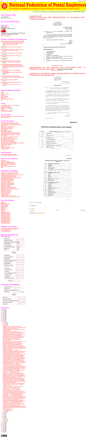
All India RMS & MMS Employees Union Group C (11, 55)
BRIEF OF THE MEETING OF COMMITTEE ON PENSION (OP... (14, 391)
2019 (3, 318)
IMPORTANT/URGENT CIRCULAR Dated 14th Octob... (12, 377)
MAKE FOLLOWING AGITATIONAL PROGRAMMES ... (12, 335)
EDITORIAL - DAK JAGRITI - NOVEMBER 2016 (11, 350)
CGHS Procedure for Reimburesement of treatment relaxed (12, 174)
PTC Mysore (3, 98)
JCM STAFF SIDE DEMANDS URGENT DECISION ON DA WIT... (14, 352)
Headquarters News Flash (6, 107)
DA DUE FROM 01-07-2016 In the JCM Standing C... (11, 338)
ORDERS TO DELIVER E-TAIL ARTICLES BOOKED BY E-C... (13, 337)
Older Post (83, 210)
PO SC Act (3, 211)
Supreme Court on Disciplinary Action (8, 166)
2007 (3, 431)
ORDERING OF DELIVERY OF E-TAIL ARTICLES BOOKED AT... (14, 375)
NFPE (8, 27)
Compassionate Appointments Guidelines (8, 176)
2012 (3, 425)
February (5, 419)
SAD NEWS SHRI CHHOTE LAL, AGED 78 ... (12, 372)
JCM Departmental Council (6, 110)
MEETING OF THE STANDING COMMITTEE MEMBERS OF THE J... (14, 397)
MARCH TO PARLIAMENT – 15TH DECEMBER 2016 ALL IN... (13, 359)
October (4, 325)
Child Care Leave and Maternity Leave (8, 126)
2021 (3, 315)
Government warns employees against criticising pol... (11, 365)
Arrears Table (3, 125)
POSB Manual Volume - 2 (6, 213)
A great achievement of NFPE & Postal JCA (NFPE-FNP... (12, 333)
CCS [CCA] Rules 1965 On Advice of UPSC (9, 229)
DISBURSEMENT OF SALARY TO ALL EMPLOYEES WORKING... (14, 361)
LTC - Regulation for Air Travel (7, 137)
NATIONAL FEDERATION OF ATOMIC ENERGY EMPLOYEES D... (14, 358)
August (4, 412)
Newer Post (32, 210)
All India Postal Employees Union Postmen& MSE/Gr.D (12, 49)
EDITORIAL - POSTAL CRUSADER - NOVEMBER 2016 (12, 326)
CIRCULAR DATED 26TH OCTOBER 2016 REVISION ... (12, 339)
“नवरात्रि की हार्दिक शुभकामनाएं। (8, 410)
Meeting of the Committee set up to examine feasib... (11, 399)
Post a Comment (32, 208)
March (4, 418)
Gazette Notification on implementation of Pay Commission (12, 116)
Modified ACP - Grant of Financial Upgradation (10, 188)
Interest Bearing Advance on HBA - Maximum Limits (11, 133)
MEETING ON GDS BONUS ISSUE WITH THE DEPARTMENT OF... (14, 347)
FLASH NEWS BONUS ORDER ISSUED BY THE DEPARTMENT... (14, 398)
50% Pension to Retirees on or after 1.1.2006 (9, 122)
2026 (3, 309)
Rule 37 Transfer (4, 165)
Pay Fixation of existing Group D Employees (9, 138)
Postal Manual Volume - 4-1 (6, 219)
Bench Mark (3, 160)
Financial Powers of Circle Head (7, 180)
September (5, 411)
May (4, 416)
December (5, 322)
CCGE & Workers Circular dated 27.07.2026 (10, 50)
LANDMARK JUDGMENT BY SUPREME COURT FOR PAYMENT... (14, 329)
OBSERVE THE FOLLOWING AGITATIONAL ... (11, 371)
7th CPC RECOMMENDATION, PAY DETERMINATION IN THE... (14, 370)
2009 (3, 429)
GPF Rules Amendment (5, 185)
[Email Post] (40, 202)
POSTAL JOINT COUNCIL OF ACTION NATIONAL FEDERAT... (13, 373)
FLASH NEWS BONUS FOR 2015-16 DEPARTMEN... (12, 402)
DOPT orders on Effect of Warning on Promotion (10, 228)
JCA (2, 109)
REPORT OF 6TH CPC (5, 117)
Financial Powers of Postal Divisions (8, 183)
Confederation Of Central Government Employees (11, 46)
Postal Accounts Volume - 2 (6, 216)
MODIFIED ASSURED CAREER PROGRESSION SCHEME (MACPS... (14, 407)
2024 (3, 311)
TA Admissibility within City (6, 144)
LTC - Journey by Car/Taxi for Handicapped (9, 136)
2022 (3, 314)
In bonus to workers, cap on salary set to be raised (11, 84)
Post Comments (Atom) (40, 212)
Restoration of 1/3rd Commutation (7, 140)
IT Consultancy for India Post (6, 186)
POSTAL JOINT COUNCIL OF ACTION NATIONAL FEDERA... (13, 360)
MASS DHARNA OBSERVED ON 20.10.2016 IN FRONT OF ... (13, 343)
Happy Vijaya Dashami (7, 385)
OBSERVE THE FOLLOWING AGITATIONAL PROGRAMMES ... (14, 379)
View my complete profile (6, 35)
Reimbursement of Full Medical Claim (8, 164)
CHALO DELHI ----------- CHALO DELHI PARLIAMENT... (13, 395)
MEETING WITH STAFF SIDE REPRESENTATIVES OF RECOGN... (14, 368)
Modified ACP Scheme (5, 189)
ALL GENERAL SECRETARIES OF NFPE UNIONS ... (12, 369)
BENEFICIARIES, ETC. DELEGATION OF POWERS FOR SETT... (14, 396)
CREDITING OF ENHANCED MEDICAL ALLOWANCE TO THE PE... (14, 327)
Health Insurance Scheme (6, 108)
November (5, 324)
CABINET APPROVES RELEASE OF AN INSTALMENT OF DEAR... (14, 334)
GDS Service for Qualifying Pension (8, 162)
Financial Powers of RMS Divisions (7, 184)
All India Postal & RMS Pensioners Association (11, 60)
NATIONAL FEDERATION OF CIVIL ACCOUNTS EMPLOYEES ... (14, 357)
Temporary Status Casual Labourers (8, 147)
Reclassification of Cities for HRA (7, 139)
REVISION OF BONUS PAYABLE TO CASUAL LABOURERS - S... (14, 346)
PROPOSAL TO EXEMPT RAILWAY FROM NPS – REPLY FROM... (14, 354)
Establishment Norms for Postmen (7, 178)
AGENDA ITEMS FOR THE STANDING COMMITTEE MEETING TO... (15, 366)
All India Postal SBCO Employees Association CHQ (12, 53)
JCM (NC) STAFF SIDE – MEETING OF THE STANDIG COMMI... (14, 383)
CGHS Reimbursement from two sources (8, 175)
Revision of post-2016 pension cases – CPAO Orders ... (12, 390)
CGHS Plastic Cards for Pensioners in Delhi (9, 173)
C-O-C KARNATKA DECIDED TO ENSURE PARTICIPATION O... (14, 355)
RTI (1, 100)
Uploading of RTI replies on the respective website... (11, 387)
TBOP (2, 167)
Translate (10, 18)
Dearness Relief (4, 129)
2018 (3, 319)
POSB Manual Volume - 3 (6, 214)
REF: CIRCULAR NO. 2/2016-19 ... (10, 408)
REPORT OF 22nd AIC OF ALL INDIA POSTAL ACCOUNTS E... (13, 403)
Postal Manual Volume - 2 (6, 217)
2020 (3, 316)
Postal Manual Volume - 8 (6, 223)
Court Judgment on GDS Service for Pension (9, 105)
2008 (3, 430)
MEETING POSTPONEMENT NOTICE (9, 382)
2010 (3, 428)
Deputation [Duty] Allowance (6, 130)
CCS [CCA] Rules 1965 (5, 230)
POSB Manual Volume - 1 (6, 212)
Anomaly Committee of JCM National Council (9, 123)
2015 (3, 422)
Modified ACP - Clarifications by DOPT (8, 187)
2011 (3, 427)
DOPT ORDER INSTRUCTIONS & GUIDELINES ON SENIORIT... (14, 380)
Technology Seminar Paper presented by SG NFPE (10, 196)
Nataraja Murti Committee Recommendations (9, 155)
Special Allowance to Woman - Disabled (8, 143)
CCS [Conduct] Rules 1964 (6, 231)
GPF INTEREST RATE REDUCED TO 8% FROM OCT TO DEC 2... (14, 404)
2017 (3, 320)
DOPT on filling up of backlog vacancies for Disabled (11, 177)
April (4, 417)
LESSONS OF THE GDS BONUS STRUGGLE (10, 328)
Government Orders (5, 106)
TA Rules (2, 145)
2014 (3, 423)
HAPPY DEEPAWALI (6, 330)
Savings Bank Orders (5, 193)
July (4, 413)
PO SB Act (3, 210)
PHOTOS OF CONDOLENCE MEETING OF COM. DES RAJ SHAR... (14, 381)
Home (57, 210)
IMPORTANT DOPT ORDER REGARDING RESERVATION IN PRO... (14, 406)
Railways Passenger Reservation (7, 99)
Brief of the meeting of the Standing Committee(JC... (11, 331)
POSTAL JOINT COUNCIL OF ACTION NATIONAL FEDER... (13, 374)
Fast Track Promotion (5, 161)
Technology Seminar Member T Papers (8, 195)
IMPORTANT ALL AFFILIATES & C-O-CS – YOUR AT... (12, 342)
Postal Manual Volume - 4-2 (6, 220)
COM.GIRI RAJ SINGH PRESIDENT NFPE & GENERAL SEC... (13, 384)
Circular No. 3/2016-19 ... (9, 409)
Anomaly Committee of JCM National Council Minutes (11, 124)
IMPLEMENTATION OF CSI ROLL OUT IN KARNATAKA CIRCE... (14, 376)
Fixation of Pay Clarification (6, 131)
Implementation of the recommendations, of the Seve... (12, 389)
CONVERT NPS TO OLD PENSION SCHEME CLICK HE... (13, 364)
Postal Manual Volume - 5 (6, 221)
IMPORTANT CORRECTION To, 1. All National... (11, 363)
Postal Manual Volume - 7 (6, 222)
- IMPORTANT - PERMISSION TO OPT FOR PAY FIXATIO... (13, 386)
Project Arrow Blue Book (5, 192)
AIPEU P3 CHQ (5, 58)
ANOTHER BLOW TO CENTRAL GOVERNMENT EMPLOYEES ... (14, 393)
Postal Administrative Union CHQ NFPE (10, 79)
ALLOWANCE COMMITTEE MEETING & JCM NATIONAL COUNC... (14, 392)
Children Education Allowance (6, 128)
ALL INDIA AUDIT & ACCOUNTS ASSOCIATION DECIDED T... (13, 356)
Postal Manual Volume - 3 (6, 218)
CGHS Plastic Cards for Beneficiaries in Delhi (9, 172)
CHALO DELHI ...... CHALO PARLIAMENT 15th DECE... (12, 394)
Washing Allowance (4, 148)
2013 (3, 424)
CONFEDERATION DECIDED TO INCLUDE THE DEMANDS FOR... (14, 351)
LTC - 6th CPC (4, 135)
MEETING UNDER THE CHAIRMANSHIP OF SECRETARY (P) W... (14, 400)
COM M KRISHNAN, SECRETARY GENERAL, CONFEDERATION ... (14, 362)
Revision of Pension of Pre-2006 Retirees (8, 141)
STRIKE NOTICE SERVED (7, 349)
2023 (3, 313)
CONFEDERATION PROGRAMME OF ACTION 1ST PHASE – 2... (14, 378)
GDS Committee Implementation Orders (8, 154)
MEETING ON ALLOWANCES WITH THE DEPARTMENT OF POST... (14, 348)
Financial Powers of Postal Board (7, 182)
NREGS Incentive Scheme (6, 111)
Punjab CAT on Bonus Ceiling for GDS (8, 163)
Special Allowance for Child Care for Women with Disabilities (12, 142)
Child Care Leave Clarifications (7, 127)
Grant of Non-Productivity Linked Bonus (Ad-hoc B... (11, 405)
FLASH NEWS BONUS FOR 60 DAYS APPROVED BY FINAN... (13, 401)
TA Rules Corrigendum (5, 146)
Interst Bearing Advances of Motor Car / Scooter (10, 134)
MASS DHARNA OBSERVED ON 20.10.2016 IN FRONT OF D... (13, 336)
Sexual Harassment (4, 194)
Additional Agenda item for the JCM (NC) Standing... (11, 353)
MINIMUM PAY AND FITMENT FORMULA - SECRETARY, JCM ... (14, 332)
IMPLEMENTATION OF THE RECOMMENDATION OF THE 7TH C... (14, 341)
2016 (3, 321)
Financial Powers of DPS (5, 181)
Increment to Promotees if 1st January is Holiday (10, 132)
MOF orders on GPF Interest (6, 190)
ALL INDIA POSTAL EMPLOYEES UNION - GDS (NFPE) (13, 41)
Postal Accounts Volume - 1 (6, 215)
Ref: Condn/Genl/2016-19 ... (9, 340)
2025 (3, 310)
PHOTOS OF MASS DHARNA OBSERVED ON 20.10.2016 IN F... (14, 345)
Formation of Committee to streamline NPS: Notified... (12, 388)
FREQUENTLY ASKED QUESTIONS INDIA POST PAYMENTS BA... (14, 367)
